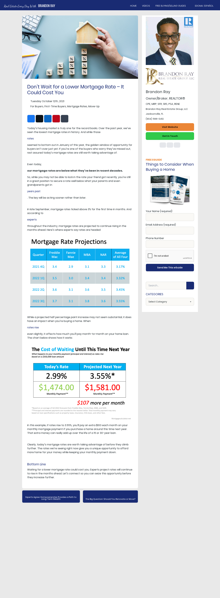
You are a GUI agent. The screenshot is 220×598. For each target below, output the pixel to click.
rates (30, 138)
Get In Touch (170, 136)
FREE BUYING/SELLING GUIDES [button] (170, 5)
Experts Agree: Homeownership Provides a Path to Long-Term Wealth (51, 498)
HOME (133, 5)
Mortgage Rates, (77, 106)
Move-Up (94, 106)
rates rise (33, 327)
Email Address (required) (161, 225)
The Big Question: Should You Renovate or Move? (110, 499)
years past (33, 191)
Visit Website (170, 127)
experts (32, 219)
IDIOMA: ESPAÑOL (204, 5)
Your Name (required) (159, 211)
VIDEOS (146, 5)
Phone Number (155, 238)
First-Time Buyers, (55, 106)
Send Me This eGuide (170, 267)
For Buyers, (37, 106)
